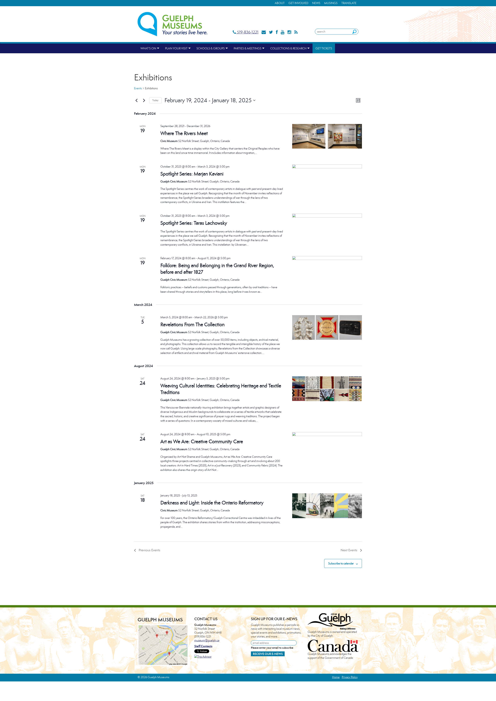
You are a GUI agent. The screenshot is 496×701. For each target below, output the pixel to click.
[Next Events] (144, 100)
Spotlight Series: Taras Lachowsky (193, 223)
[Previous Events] (136, 100)
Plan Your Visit (176, 48)
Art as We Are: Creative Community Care (201, 441)
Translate (348, 3)
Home (336, 677)
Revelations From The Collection (192, 324)
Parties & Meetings (247, 48)
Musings (331, 3)
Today (155, 100)
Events (138, 88)
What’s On (148, 48)
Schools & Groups (210, 48)
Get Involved (298, 3)
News (316, 3)
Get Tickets (323, 48)
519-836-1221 (247, 32)
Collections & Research (288, 48)
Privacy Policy (350, 677)
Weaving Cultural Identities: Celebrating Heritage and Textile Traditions (220, 389)
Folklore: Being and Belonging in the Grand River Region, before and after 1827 (217, 268)
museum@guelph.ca (206, 640)
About (280, 3)
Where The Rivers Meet (184, 133)
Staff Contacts (203, 646)
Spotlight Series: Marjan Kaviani (191, 173)
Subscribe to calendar (341, 563)
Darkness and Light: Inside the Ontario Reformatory (212, 502)
